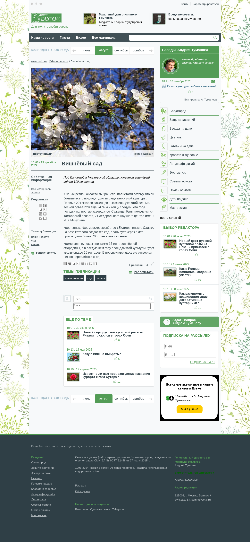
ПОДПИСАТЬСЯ (202, 362)
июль (86, 50)
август (103, 50)
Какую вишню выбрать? (102, 354)
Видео (81, 37)
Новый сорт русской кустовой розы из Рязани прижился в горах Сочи (113, 334)
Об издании (82, 491)
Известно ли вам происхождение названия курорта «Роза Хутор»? (116, 375)
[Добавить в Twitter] (40, 218)
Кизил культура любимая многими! (191, 86)
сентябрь (121, 50)
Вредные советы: (181, 14)
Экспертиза (38, 499)
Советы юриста (41, 504)
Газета (65, 37)
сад (33, 240)
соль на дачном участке (184, 18)
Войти (184, 3)
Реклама (81, 485)
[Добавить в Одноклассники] (44, 213)
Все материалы (104, 37)
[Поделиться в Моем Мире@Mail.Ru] (40, 213)
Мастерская (38, 515)
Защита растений (42, 467)
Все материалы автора (41, 190)
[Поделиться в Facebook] (40, 205)
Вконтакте (81, 509)
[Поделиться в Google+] (44, 205)
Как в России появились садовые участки (195, 272)
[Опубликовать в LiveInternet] (40, 209)
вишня (35, 244)
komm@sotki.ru (201, 499)
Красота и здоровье (43, 488)
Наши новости (42, 37)
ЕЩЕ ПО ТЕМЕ (78, 319)
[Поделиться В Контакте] (44, 218)
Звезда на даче (41, 473)
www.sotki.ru (39, 61)
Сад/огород (38, 462)
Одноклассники (100, 509)
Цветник (36, 478)
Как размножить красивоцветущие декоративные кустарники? (193, 298)
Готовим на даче (42, 483)
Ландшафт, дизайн (43, 494)
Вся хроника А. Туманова (200, 99)
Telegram (118, 509)
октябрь (138, 50)
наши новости (40, 236)
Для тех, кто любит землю (49, 26)
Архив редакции (143, 153)
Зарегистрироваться (206, 3)
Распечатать (46, 253)
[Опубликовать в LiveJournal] (44, 209)
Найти (216, 38)
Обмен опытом (58, 61)
